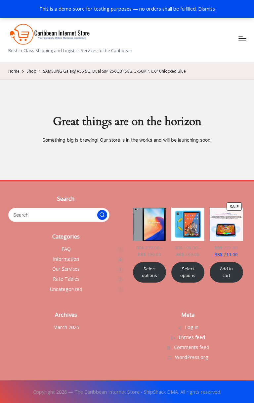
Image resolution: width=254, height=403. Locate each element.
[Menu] (241, 38)
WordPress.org (191, 357)
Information (66, 259)
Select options (149, 272)
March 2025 (66, 327)
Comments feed (191, 347)
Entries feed (192, 337)
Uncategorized (66, 289)
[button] (102, 215)
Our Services (66, 269)
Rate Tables (66, 279)
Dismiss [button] (206, 9)
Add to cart (226, 272)
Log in (191, 327)
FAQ (66, 249)
